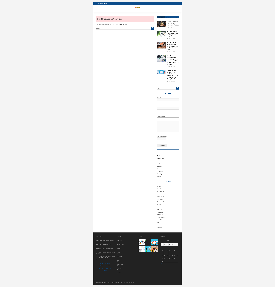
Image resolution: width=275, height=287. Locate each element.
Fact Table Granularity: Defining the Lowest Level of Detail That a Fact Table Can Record (105, 258)
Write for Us (101, 265)
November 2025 (161, 196)
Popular (161, 17)
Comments (168, 17)
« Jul (161, 263)
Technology (159, 174)
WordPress (120, 282)
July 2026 (159, 186)
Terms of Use (108, 268)
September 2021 (161, 227)
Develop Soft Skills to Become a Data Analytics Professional (173, 23)
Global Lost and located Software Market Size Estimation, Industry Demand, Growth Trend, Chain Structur (173, 75)
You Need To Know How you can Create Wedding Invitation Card (172, 34)
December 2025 (161, 194)
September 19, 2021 (171, 38)
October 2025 (160, 199)
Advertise (108, 265)
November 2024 (161, 217)
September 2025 (161, 201)
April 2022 (159, 222)
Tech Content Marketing (101, 282)
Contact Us (107, 263)
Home (105, 270)
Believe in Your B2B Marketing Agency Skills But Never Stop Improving (104, 249)
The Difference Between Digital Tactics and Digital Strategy (105, 253)
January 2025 (160, 214)
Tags (176, 17)
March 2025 (160, 212)
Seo (158, 168)
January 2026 (160, 191)
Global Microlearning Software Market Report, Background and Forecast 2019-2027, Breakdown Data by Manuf (173, 60)
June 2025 (159, 207)
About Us (101, 263)
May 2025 (159, 209)
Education (159, 166)
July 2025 (159, 204)
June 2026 (159, 189)
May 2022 (159, 219)
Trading (159, 176)
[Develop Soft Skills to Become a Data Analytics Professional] (161, 21)
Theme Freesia (114, 282)
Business (159, 161)
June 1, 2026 (170, 27)
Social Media (160, 171)
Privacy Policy (101, 268)
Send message (162, 145)
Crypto (158, 163)
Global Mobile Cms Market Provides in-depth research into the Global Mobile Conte (172, 46)
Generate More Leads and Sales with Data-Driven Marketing (105, 241)
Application (159, 155)
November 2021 (161, 225)
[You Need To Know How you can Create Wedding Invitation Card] (161, 31)
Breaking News (160, 158)
